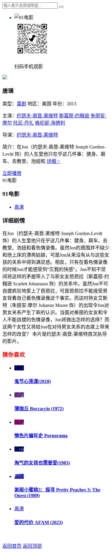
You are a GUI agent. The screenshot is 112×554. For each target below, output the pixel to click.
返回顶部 (32, 546)
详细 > (53, 161)
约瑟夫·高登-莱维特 (37, 115)
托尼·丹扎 (23, 122)
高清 (19, 207)
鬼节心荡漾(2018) (32, 381)
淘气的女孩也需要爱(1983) (42, 462)
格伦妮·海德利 (50, 122)
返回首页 (12, 546)
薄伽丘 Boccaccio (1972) (39, 408)
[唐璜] (4, 77)
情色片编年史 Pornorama (40, 435)
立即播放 (12, 173)
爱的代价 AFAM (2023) (38, 522)
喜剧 (21, 103)
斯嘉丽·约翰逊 (74, 115)
